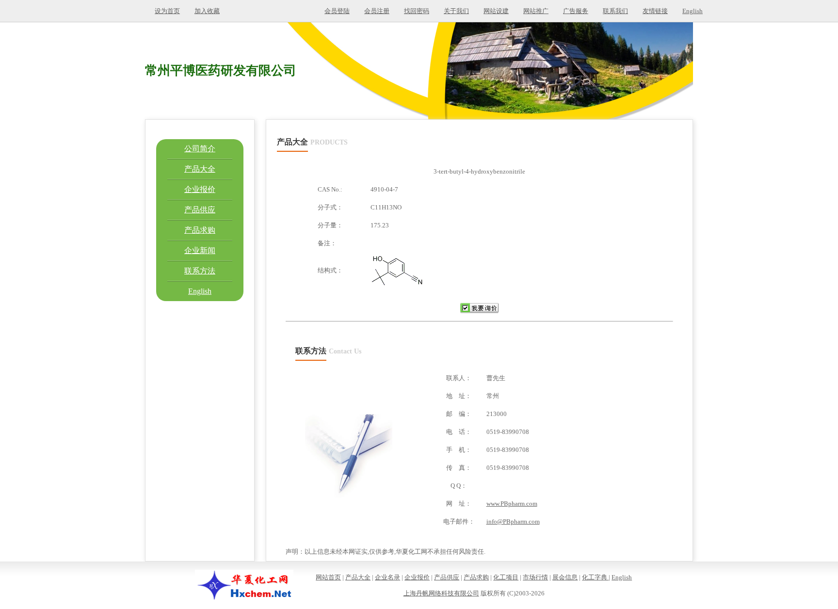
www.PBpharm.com (511, 503)
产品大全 (199, 169)
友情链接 (655, 11)
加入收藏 (207, 11)
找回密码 (416, 11)
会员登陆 (337, 11)
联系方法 (199, 271)
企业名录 (387, 577)
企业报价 (199, 189)
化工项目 (505, 577)
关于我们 (456, 11)
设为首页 (167, 11)
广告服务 (575, 11)
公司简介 (199, 148)
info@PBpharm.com (513, 521)
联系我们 (615, 11)
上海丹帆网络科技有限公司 (441, 593)
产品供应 (199, 210)
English (692, 11)
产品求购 (199, 230)
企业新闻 (199, 250)
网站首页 (328, 577)
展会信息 (565, 577)
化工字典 (595, 577)
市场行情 (535, 577)
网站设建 (496, 11)
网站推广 (535, 11)
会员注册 (376, 11)
